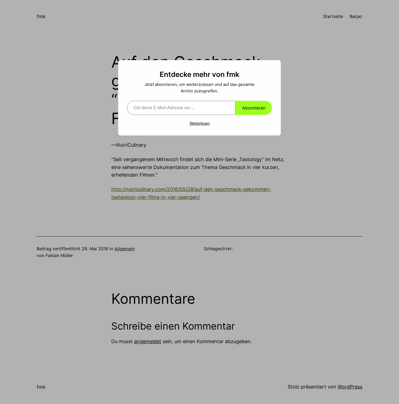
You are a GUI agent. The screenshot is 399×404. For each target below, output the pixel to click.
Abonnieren (253, 108)
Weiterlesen (199, 123)
